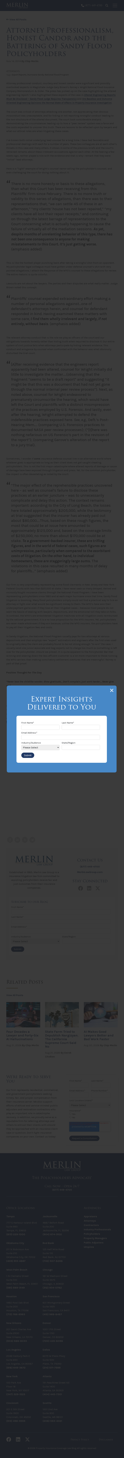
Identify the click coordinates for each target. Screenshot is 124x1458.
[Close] (112, 690)
